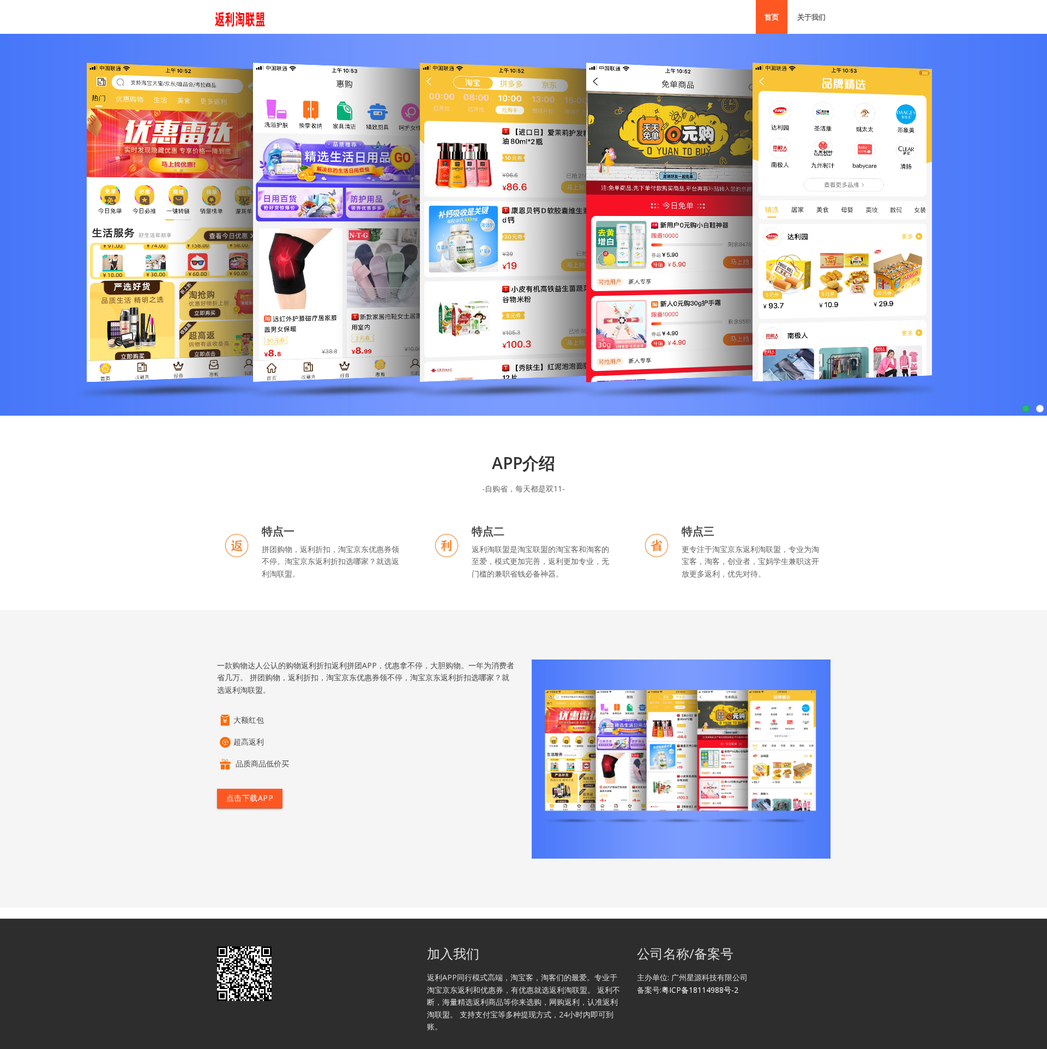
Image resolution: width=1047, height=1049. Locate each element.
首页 (772, 17)
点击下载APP (249, 798)
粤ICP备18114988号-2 (699, 990)
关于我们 (811, 17)
